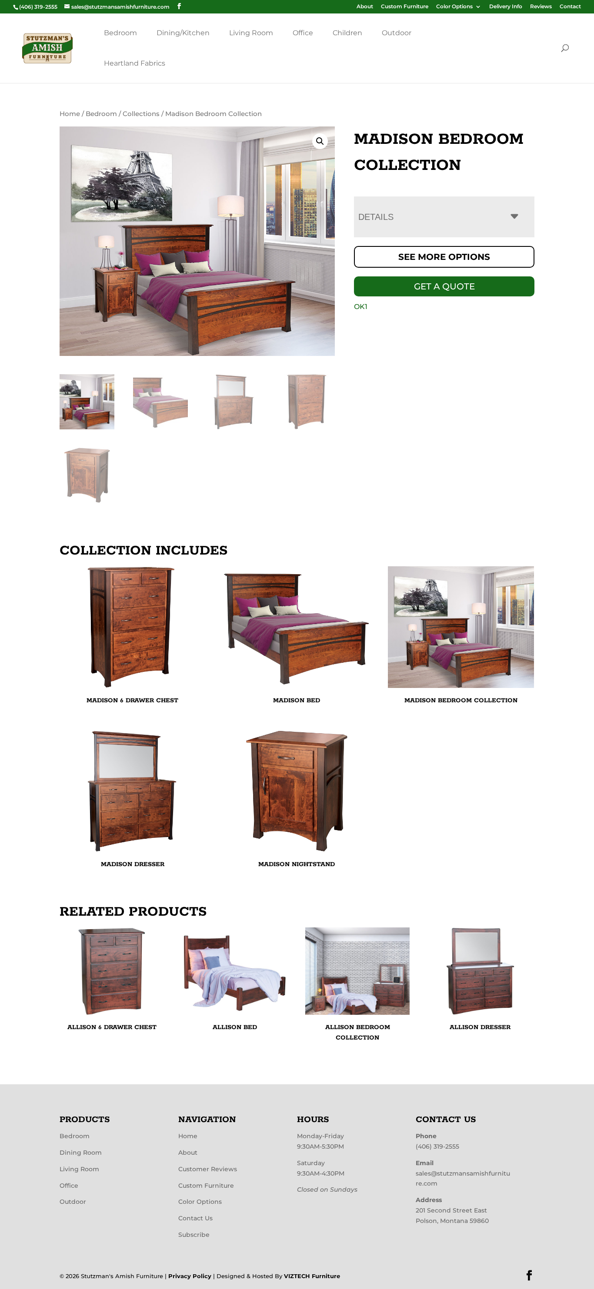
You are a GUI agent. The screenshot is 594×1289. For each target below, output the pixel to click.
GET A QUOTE (444, 286)
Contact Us (195, 1218)
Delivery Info (505, 7)
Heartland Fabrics (134, 63)
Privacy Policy (189, 1275)
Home (70, 114)
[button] (320, 141)
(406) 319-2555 (437, 1146)
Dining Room (81, 1152)
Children (347, 33)
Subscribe (194, 1235)
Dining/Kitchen (183, 33)
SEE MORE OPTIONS (444, 257)
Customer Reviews (207, 1169)
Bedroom (120, 33)
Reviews (541, 7)
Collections (141, 114)
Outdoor (396, 33)
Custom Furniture (404, 7)
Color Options (454, 7)
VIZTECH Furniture (312, 1275)
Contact (570, 7)
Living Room (251, 33)
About (365, 7)
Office (303, 33)
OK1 (360, 306)
